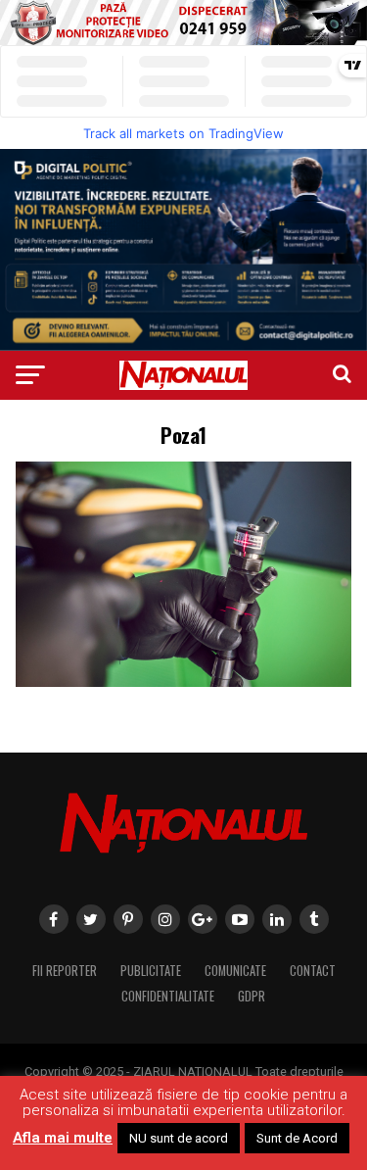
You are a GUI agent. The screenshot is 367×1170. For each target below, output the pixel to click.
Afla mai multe (63, 1137)
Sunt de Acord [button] (297, 1138)
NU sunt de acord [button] (178, 1138)
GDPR (251, 996)
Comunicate (235, 970)
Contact (313, 970)
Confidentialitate (167, 996)
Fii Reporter (64, 970)
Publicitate (150, 970)
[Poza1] (184, 681)
